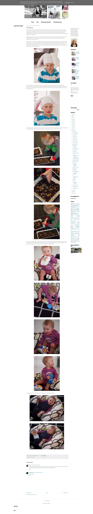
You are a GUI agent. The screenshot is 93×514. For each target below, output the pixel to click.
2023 (73, 116)
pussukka (72, 229)
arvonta (72, 204)
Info (37, 22)
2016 (73, 127)
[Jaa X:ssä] (43, 455)
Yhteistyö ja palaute (57, 22)
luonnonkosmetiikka (74, 217)
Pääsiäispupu (75, 170)
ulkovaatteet (72, 237)
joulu (78, 205)
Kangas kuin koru (75, 161)
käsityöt (77, 209)
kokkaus (77, 208)
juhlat (74, 206)
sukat (71, 236)
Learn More (67, 2)
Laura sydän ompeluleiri (75, 183)
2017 (73, 125)
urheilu (78, 237)
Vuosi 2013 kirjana (75, 153)
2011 (73, 193)
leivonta (75, 214)
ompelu (77, 226)
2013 (73, 190)
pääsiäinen (77, 229)
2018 (73, 124)
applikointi (72, 203)
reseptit (72, 233)
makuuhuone (73, 218)
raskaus (72, 232)
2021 (73, 119)
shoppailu (72, 234)
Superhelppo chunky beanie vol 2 (77, 53)
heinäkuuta (74, 139)
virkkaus (76, 241)
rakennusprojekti (74, 231)
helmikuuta (74, 186)
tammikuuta (75, 188)
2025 (73, 114)
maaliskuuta (75, 185)
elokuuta (74, 138)
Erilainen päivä (75, 168)
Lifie (72, 216)
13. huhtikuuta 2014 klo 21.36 (35, 465)
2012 (73, 191)
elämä (74, 205)
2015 (73, 128)
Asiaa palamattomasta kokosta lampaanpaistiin (75, 156)
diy (71, 205)
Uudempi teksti (29, 492)
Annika (30, 465)
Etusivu (32, 22)
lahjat (73, 211)
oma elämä (77, 225)
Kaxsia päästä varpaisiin (75, 173)
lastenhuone (72, 212)
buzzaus (76, 204)
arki (77, 203)
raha (71, 230)
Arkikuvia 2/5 (75, 150)
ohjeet (76, 224)
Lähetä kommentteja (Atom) (32, 494)
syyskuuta (74, 136)
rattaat (77, 232)
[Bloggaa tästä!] (42, 455)
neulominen (73, 223)
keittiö (73, 207)
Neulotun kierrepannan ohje (77, 58)
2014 (73, 130)
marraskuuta (75, 133)
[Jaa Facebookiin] (44, 455)
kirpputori (72, 208)
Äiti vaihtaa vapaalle (76, 171)
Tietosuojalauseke (47, 500)
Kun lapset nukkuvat (76, 160)
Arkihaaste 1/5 (75, 151)
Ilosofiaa (74, 180)
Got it (72, 2)
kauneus (78, 206)
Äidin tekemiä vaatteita (75, 165)
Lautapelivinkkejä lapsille (75, 177)
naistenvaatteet (74, 221)
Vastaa (30, 469)
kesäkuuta (74, 141)
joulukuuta (74, 131)
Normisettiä (74, 163)
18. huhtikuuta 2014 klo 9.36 (38, 472)
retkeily (76, 233)
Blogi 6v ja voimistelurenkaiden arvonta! (77, 77)
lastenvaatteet (74, 213)
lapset (77, 211)
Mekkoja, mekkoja (75, 167)
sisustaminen (73, 235)
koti (73, 209)
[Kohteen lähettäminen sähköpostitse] (41, 455)
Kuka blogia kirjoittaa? (46, 22)
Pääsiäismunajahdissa (76, 158)
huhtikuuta (74, 144)
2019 (73, 122)
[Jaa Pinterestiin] (45, 455)
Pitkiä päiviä (74, 179)
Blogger (49, 503)
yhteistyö (72, 242)
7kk (73, 175)
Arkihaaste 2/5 (75, 145)
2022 (73, 117)
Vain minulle (74, 147)
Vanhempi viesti (65, 492)
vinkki (72, 241)
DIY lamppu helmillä (76, 148)
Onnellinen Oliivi (31, 472)
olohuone (72, 225)
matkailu (77, 218)
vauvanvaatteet (75, 240)
